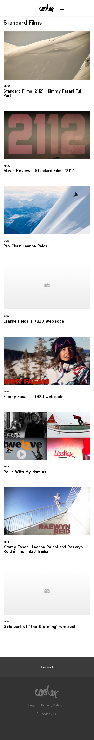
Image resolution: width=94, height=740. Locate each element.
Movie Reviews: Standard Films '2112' (47, 145)
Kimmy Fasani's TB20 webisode (47, 371)
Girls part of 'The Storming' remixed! (47, 601)
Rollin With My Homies (47, 446)
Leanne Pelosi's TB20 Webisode (47, 295)
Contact (47, 667)
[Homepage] (47, 690)
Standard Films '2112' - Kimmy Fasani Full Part (47, 67)
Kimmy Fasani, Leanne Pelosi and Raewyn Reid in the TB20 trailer (47, 523)
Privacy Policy (51, 705)
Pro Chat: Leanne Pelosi (47, 220)
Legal (32, 705)
